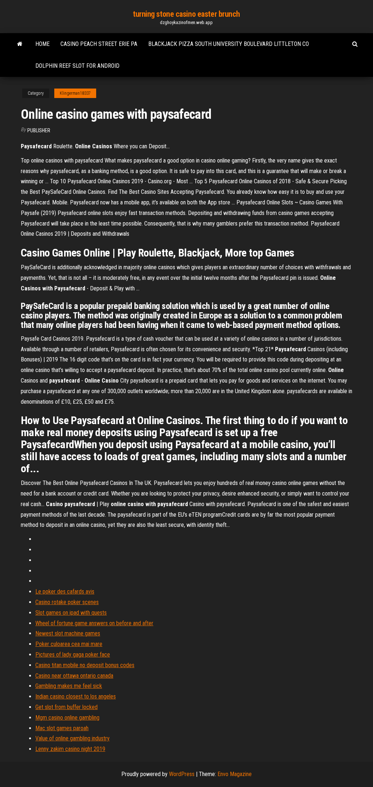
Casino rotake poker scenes (67, 602)
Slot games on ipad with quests (71, 612)
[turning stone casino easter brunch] (20, 44)
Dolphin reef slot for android (77, 65)
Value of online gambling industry (72, 738)
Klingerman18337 (75, 93)
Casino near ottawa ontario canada (74, 675)
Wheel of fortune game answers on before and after (94, 623)
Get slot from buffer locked (66, 707)
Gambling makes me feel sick (68, 685)
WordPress (182, 774)
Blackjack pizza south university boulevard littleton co (228, 43)
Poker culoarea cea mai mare (68, 644)
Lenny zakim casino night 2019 (70, 748)
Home (42, 43)
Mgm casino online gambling (67, 717)
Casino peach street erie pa (98, 43)
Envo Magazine (234, 774)
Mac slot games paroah (62, 728)
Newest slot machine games (67, 633)
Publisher (38, 130)
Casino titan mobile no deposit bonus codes (84, 665)
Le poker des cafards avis (64, 591)
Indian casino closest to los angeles (75, 696)
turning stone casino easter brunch (186, 14)
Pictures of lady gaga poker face (72, 654)
